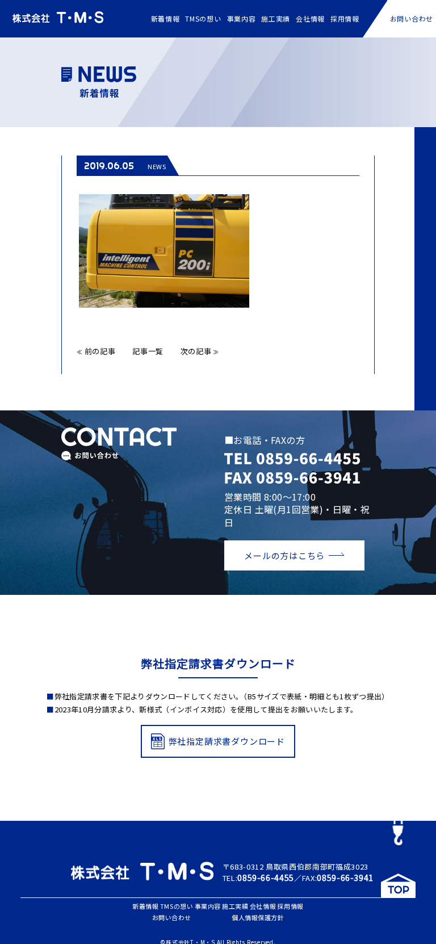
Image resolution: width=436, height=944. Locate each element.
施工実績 (275, 18)
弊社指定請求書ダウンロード (227, 741)
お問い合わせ (411, 18)
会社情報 (310, 18)
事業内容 (241, 18)
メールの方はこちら (284, 555)
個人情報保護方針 (258, 917)
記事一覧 (148, 351)
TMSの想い (203, 18)
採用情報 (344, 18)
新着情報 (165, 18)
